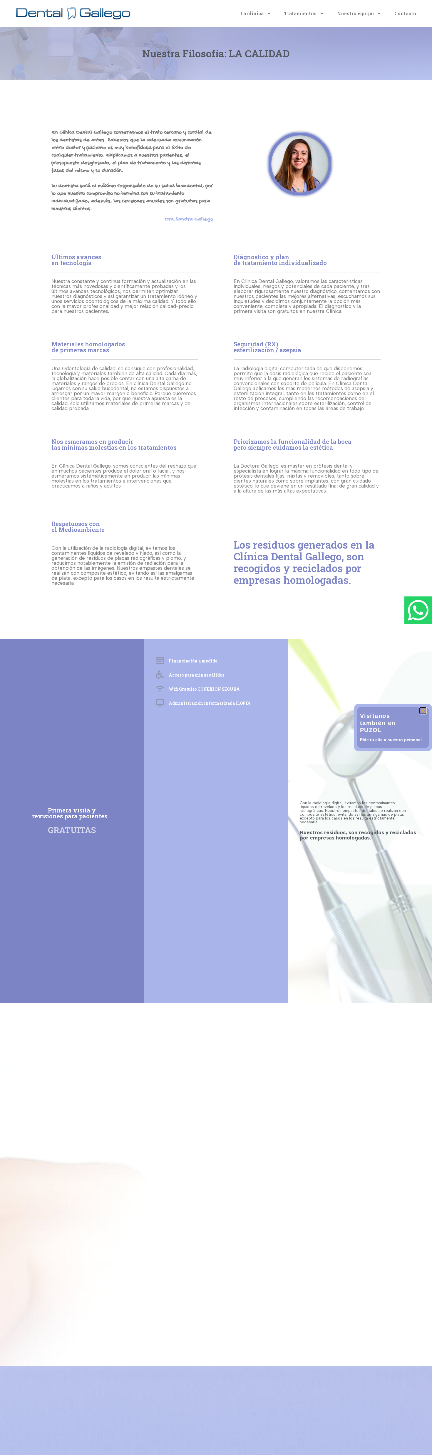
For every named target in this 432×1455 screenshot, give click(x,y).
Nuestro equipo (355, 13)
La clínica (252, 13)
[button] (423, 711)
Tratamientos (300, 13)
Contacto (405, 13)
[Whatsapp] (418, 610)
